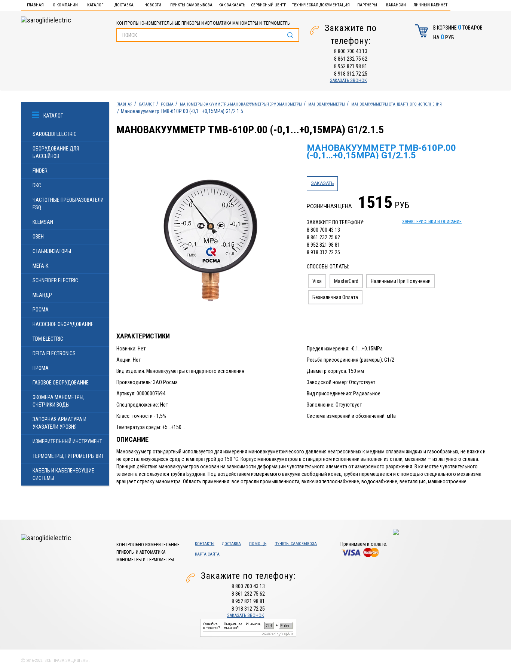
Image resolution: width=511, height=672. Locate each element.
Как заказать (231, 5)
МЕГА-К (40, 266)
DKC (37, 185)
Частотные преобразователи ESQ (68, 203)
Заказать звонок (348, 80)
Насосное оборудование (63, 324)
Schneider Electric (55, 280)
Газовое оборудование (61, 383)
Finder (40, 171)
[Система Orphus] (248, 627)
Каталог (95, 5)
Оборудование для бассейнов (56, 152)
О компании (65, 5)
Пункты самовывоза (191, 5)
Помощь (257, 543)
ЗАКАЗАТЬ (322, 183)
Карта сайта (207, 554)
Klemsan (43, 222)
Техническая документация (321, 5)
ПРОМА (41, 368)
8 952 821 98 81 (350, 66)
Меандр (42, 295)
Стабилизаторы (52, 251)
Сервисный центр (268, 5)
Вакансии (396, 5)
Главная (35, 5)
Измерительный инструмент (67, 441)
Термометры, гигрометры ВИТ (68, 456)
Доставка (124, 5)
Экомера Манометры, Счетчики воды (59, 401)
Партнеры (367, 5)
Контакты (204, 543)
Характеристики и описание (432, 221)
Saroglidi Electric (55, 134)
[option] (208, 237)
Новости (152, 5)
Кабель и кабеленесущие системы (63, 474)
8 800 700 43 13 (350, 51)
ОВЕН (38, 237)
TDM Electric (48, 339)
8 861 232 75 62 (350, 59)
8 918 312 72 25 (350, 74)
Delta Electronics (54, 353)
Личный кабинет (430, 5)
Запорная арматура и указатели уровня (59, 423)
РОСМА (41, 310)
